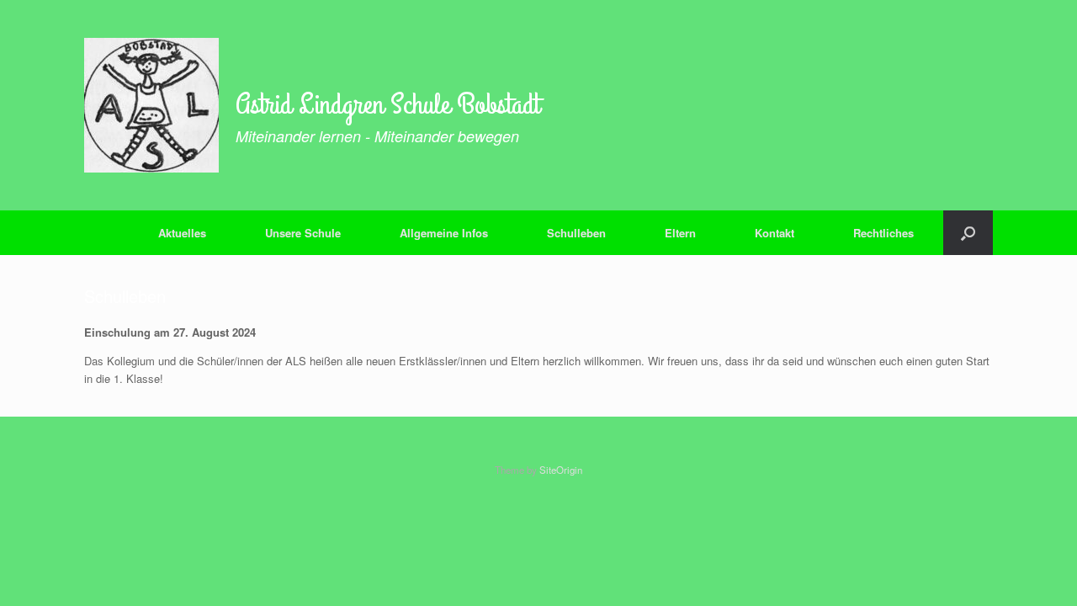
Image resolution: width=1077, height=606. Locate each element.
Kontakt (774, 233)
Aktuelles (182, 233)
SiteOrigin (560, 469)
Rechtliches (883, 233)
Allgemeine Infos (444, 233)
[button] (968, 232)
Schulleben (576, 233)
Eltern (680, 233)
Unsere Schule (303, 233)
